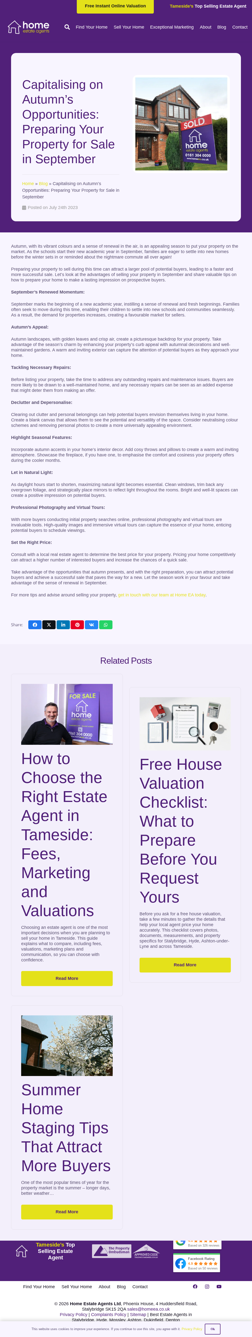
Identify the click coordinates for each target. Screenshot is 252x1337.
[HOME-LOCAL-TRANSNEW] (28, 27)
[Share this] (35, 624)
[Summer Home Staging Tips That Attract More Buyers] (67, 1045)
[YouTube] (218, 1286)
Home (28, 183)
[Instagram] (207, 1286)
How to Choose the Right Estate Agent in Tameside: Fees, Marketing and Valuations (64, 835)
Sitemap (138, 1314)
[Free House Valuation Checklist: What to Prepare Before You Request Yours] (185, 723)
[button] (67, 27)
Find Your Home (39, 1286)
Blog (43, 183)
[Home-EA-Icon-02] (21, 1251)
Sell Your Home (77, 1286)
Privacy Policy (73, 1314)
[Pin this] (77, 624)
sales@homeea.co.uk (148, 1309)
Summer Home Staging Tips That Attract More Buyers (66, 1128)
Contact (140, 1286)
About (104, 1286)
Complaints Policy (108, 1314)
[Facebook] (195, 1286)
